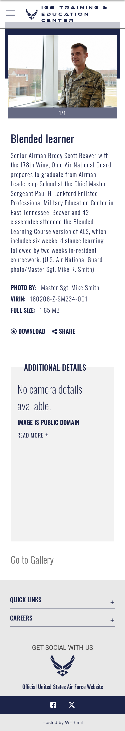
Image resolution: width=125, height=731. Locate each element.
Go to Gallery (32, 559)
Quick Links (25, 599)
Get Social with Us (62, 647)
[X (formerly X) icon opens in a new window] (72, 705)
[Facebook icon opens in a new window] (53, 705)
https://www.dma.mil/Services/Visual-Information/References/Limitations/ (57, 528)
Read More (31, 435)
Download (31, 331)
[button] (11, 14)
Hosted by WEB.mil (62, 722)
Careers (21, 618)
